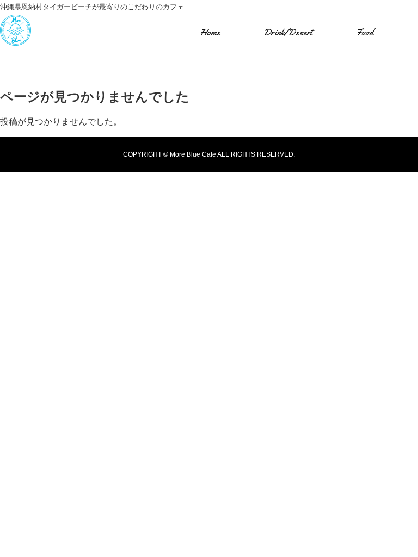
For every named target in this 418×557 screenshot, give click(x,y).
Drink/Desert (287, 32)
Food (364, 32)
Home (210, 32)
